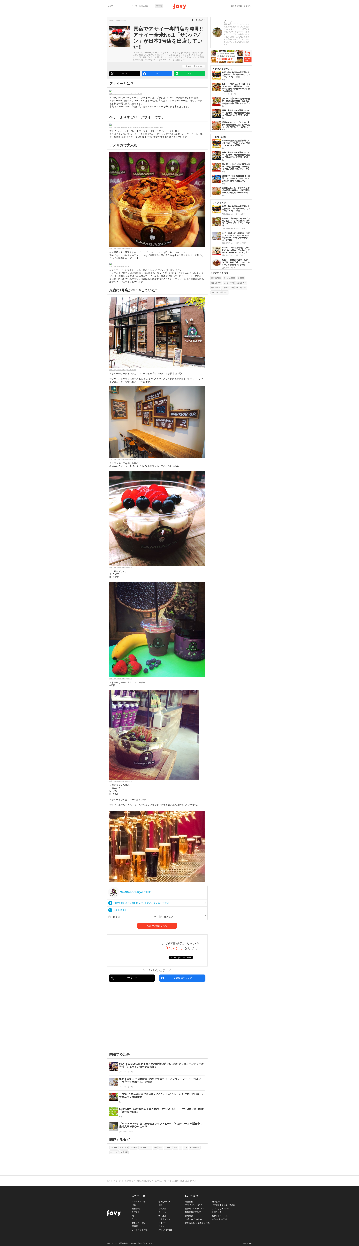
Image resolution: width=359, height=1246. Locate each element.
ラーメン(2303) (229, 278)
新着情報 (136, 1208)
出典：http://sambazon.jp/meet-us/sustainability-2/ (125, 94)
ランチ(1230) (229, 283)
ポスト (124, 74)
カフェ (161, 1226)
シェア (157, 74)
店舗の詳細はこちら (157, 925)
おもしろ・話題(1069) (219, 292)
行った (134, 916)
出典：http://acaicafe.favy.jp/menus (120, 248)
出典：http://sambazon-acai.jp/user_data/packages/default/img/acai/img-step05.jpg (136, 127)
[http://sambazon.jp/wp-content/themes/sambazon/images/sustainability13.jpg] (157, 264)
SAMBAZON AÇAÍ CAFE (135, 892)
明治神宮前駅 (195, 1148)
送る (189, 74)
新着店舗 (162, 1208)
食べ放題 (162, 1216)
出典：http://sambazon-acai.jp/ (119, 266)
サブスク (136, 1212)
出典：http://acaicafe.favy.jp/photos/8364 (122, 370)
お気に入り (194, 66)
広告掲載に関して (193, 1212)
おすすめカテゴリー (220, 273)
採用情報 (189, 1216)
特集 (134, 1205)
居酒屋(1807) (216, 283)
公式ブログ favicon (193, 1219)
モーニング (114, 1152)
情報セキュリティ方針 (195, 1208)
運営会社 (189, 1201)
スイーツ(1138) (228, 288)
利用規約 (216, 1201)
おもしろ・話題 (139, 1223)
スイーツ (168, 1148)
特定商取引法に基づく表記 (223, 1205)
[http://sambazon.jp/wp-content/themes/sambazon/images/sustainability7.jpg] (157, 91)
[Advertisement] (157, 1017)
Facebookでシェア (182, 978)
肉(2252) (241, 278)
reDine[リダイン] (219, 1219)
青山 (161, 1148)
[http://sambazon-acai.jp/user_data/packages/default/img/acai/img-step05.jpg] (157, 125)
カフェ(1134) (241, 288)
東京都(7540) (216, 278)
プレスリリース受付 (220, 1208)
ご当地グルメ (164, 1219)
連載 (160, 1205)
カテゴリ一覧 (138, 1196)
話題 (185, 1148)
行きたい (184, 916)
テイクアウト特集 (140, 1230)
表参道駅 (124, 1152)
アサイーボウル (145, 1148)
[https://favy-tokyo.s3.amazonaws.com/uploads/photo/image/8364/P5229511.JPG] (157, 332)
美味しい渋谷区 (165, 1230)
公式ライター (218, 1212)
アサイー (113, 1148)
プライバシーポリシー (195, 1205)
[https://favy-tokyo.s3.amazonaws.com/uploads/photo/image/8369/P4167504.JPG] (157, 422)
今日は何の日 (164, 1201)
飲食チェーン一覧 (219, 1216)
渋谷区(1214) (241, 283)
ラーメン (162, 1212)
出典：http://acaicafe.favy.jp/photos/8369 (122, 459)
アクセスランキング (222, 69)
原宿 (155, 1148)
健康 (175, 1148)
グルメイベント (139, 1201)
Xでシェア (132, 978)
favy (108, 1181)
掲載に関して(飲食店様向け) (197, 1223)
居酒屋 (135, 1226)
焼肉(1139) (215, 288)
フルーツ (133, 1148)
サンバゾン (123, 1148)
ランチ (135, 1219)
